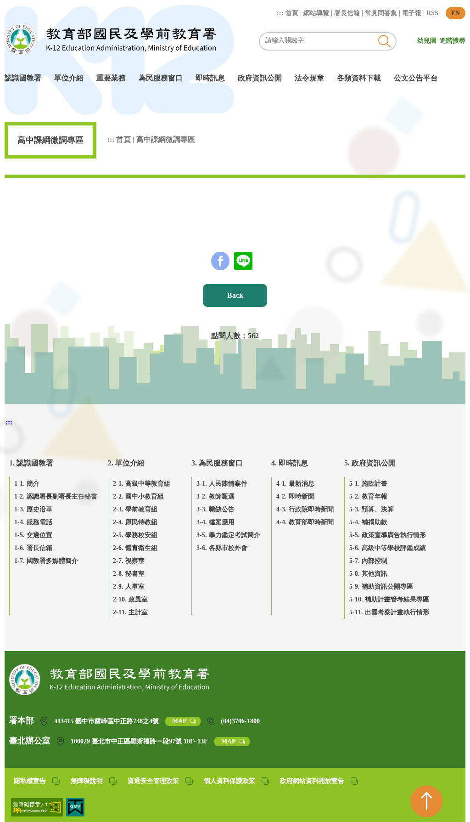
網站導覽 (316, 13)
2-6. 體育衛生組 (135, 547)
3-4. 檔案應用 (215, 522)
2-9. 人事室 (129, 586)
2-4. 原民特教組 (135, 522)
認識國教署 (23, 78)
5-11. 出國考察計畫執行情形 (389, 612)
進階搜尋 (452, 40)
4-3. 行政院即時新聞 (305, 509)
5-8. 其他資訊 (368, 573)
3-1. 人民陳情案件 (221, 483)
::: (281, 13)
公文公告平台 (416, 78)
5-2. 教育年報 (368, 496)
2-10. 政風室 (130, 599)
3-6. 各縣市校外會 (221, 547)
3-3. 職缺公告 (215, 509)
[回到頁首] (426, 801)
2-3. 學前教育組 (135, 509)
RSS (432, 13)
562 (253, 336)
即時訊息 (210, 78)
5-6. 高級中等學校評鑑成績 (387, 547)
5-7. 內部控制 (368, 560)
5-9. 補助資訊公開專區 (381, 586)
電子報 (411, 13)
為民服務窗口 (161, 78)
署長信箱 (347, 13)
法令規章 (309, 78)
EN (455, 13)
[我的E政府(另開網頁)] (75, 814)
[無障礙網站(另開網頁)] (37, 814)
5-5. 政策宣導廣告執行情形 (387, 535)
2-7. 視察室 (129, 560)
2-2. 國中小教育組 (138, 496)
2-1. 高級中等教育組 (141, 483)
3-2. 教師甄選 (215, 496)
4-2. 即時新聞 (295, 496)
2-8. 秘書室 (129, 573)
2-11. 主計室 (130, 612)
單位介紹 (69, 78)
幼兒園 (427, 40)
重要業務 (111, 78)
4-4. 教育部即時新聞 (305, 522)
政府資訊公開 (260, 78)
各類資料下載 (359, 78)
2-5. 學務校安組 (135, 535)
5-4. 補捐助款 (368, 522)
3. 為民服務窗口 (217, 463)
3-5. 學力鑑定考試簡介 (228, 535)
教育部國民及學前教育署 (110, 39)
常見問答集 (381, 13)
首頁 (291, 13)
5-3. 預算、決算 (371, 509)
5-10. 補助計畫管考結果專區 (389, 599)
